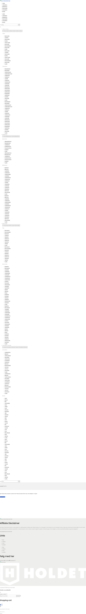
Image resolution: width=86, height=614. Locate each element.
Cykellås (6, 78)
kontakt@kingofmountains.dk (6, 531)
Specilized (7, 411)
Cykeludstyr (4, 5)
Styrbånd (6, 96)
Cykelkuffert (7, 75)
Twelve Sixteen (8, 355)
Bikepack (6, 354)
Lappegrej (7, 242)
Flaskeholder (7, 88)
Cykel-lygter (7, 358)
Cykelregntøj (7, 179)
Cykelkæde (7, 271)
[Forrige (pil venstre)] (0, 613)
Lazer (6, 419)
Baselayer (7, 167)
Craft (6, 429)
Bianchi (6, 400)
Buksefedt (7, 233)
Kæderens (7, 238)
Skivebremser (7, 301)
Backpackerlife (8, 365)
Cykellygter (7, 80)
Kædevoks (7, 240)
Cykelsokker (7, 184)
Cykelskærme (7, 276)
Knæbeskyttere (8, 146)
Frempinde (7, 283)
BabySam (7, 363)
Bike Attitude (7, 432)
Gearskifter (7, 288)
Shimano (6, 409)
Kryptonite (7, 426)
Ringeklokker (7, 93)
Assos (6, 398)
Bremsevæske (8, 232)
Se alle (6, 49)
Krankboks (7, 294)
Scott (6, 408)
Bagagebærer (7, 68)
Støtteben (7, 302)
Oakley (6, 406)
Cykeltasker (7, 83)
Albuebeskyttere (8, 141)
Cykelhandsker (8, 174)
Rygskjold (6, 149)
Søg (1, 24)
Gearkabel (7, 286)
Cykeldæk (7, 269)
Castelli (6, 427)
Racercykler (7, 47)
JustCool (6, 368)
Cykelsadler (7, 274)
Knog (6, 431)
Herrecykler (7, 44)
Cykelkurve (7, 77)
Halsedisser (7, 189)
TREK (6, 413)
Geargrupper (7, 284)
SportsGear (7, 370)
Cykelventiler (7, 279)
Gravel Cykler (7, 42)
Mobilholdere (7, 91)
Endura (6, 421)
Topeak (6, 423)
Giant (6, 404)
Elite (5, 424)
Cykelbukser (7, 172)
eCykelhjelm (7, 360)
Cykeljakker (7, 176)
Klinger (6, 292)
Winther (6, 436)
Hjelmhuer (7, 190)
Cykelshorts (7, 180)
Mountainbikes (8, 45)
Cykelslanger (7, 278)
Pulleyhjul (6, 297)
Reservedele (4, 8)
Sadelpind (7, 299)
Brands (3, 11)
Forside (1, 486)
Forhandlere (4, 9)
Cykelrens (7, 235)
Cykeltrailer (7, 85)
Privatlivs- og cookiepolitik (5, 590)
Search (18, 596)
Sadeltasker (7, 95)
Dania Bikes (7, 357)
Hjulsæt (6, 289)
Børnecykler (7, 36)
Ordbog (3, 541)
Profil (3, 543)
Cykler (3, 3)
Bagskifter (7, 266)
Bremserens (7, 230)
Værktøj (6, 243)
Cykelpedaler (7, 273)
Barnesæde (7, 70)
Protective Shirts (8, 148)
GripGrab (6, 414)
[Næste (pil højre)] (1, 613)
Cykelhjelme (7, 144)
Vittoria (6, 416)
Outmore (6, 367)
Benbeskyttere (8, 143)
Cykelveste (7, 187)
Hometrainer (7, 90)
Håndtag (6, 291)
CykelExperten (7, 352)
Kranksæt (7, 296)
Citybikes (6, 37)
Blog (3, 539)
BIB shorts (7, 169)
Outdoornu (7, 362)
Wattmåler (7, 98)
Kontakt (3, 544)
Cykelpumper (7, 82)
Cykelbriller (7, 171)
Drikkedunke (7, 86)
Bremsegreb (7, 268)
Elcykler (6, 41)
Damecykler (7, 39)
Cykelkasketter (8, 177)
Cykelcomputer (8, 72)
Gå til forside (2, 497)
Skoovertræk (7, 192)
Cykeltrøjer (7, 185)
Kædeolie (7, 237)
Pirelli (6, 434)
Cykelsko (6, 182)
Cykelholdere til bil (8, 73)
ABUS (6, 418)
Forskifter (6, 281)
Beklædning (4, 6)
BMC (5, 401)
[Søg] (19, 25)
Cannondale (7, 403)
